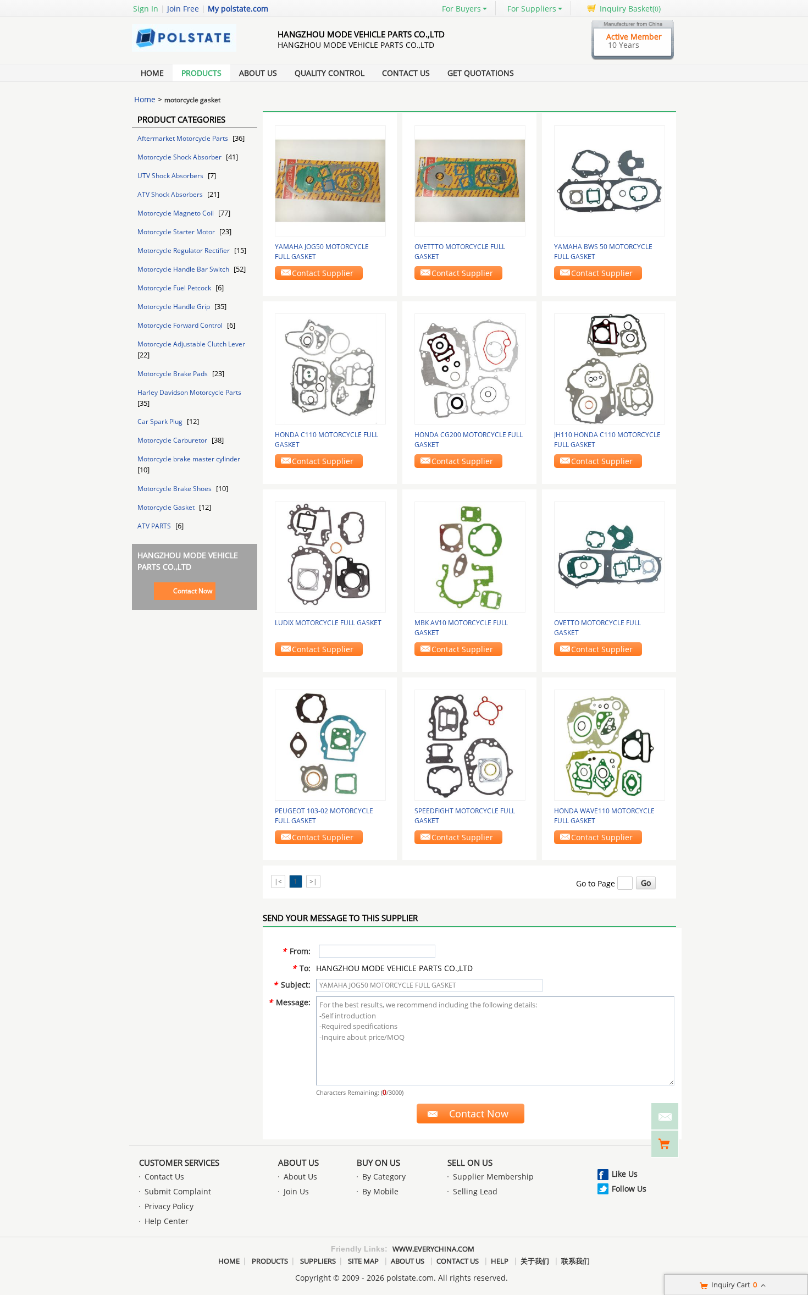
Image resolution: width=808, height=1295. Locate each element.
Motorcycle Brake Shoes (175, 488)
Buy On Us (378, 1162)
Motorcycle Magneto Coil (176, 213)
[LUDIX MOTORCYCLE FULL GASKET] (330, 556)
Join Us (296, 1191)
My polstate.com (238, 8)
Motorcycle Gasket (166, 507)
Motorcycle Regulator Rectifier (184, 250)
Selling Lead (475, 1191)
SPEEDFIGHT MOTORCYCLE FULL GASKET (464, 815)
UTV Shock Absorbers (171, 175)
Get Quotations (480, 73)
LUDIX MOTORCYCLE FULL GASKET (328, 622)
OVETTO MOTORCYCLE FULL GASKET (597, 627)
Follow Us (629, 1188)
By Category (384, 1176)
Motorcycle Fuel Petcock (175, 288)
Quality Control (329, 73)
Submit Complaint (178, 1191)
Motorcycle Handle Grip (174, 306)
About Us (258, 73)
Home (152, 73)
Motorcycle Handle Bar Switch (184, 269)
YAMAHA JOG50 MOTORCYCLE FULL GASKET (322, 251)
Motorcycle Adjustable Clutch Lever (191, 344)
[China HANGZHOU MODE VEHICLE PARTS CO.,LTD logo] (192, 51)
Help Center (167, 1221)
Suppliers (318, 1261)
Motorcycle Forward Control (180, 325)
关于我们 (535, 1261)
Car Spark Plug (160, 421)
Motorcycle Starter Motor (177, 231)
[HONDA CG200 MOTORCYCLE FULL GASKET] (470, 368)
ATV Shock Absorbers (170, 194)
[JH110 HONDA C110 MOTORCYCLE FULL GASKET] (610, 368)
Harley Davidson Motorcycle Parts (189, 392)
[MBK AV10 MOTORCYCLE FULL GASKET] (470, 556)
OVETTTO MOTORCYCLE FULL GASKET (459, 251)
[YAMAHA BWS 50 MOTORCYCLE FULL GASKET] (610, 180)
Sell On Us (469, 1162)
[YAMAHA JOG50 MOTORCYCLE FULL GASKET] (330, 180)
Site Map (363, 1261)
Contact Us (406, 73)
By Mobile (380, 1191)
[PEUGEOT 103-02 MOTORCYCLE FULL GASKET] (330, 744)
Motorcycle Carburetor (173, 440)
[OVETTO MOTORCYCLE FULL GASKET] (610, 556)
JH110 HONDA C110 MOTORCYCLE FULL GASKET (607, 439)
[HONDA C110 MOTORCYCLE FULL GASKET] (330, 368)
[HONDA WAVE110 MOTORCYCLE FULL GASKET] (610, 744)
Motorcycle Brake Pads (173, 373)
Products (201, 73)
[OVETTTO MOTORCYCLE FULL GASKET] (470, 180)
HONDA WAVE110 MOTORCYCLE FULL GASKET (604, 815)
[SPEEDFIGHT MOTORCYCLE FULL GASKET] (470, 744)
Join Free (183, 8)
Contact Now (192, 591)
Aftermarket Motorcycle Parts (183, 138)
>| (313, 881)
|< (278, 881)
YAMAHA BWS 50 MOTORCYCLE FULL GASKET (603, 251)
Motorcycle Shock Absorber (180, 157)
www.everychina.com (433, 1249)
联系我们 (575, 1261)
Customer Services (179, 1162)
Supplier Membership (493, 1176)
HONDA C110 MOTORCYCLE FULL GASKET (326, 439)
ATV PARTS (155, 526)
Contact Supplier (322, 273)
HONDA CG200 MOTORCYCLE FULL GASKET (468, 439)
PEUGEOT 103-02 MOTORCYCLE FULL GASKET (324, 815)
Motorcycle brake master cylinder (188, 459)
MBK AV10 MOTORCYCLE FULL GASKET (461, 627)
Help (499, 1261)
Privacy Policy (169, 1206)
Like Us (625, 1174)
